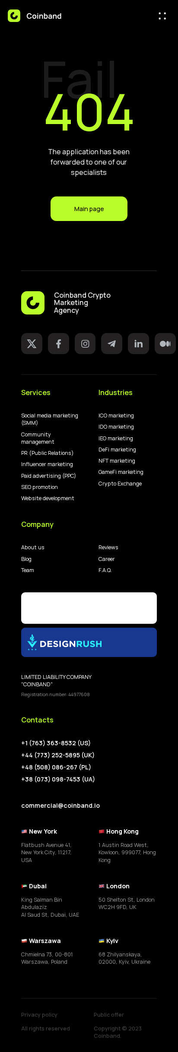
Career (107, 559)
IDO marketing (116, 426)
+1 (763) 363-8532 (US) (56, 743)
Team (27, 570)
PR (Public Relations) (47, 453)
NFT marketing (117, 460)
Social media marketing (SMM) (49, 419)
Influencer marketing (47, 464)
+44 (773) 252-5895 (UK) (58, 755)
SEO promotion (39, 487)
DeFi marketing (117, 449)
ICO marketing (116, 415)
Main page (89, 209)
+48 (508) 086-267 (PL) (56, 767)
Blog (26, 559)
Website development (47, 498)
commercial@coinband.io (60, 805)
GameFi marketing (121, 472)
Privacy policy (39, 1014)
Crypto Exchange (120, 483)
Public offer (109, 1014)
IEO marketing (116, 438)
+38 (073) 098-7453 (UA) (58, 779)
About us (32, 547)
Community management (37, 438)
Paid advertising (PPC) (48, 475)
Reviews (108, 547)
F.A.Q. (105, 570)
